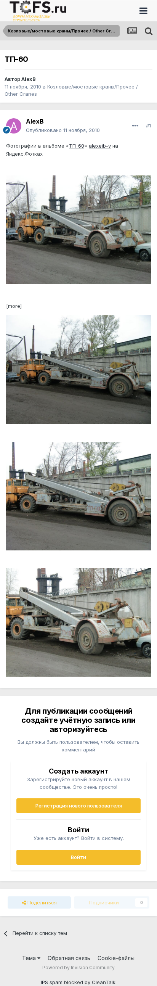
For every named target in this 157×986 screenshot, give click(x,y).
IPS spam (51, 982)
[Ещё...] (135, 125)
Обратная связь (69, 958)
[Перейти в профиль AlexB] (13, 126)
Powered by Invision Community (78, 967)
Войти (78, 857)
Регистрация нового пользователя (78, 806)
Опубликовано (63, 130)
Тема (29, 958)
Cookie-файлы (116, 958)
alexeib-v (100, 146)
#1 (148, 125)
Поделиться (41, 902)
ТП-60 (76, 146)
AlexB (28, 79)
